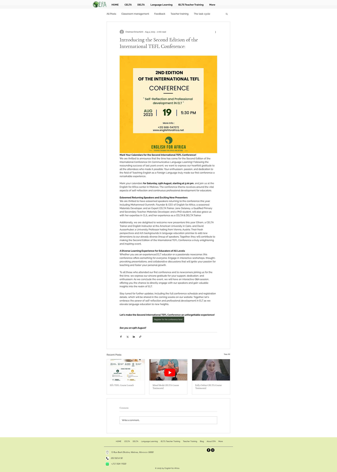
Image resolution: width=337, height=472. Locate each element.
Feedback (159, 13)
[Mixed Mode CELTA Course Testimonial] (168, 370)
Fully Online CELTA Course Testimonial (208, 386)
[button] (227, 14)
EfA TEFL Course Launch (122, 385)
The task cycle (202, 13)
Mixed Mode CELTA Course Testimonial (166, 386)
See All (227, 354)
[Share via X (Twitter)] (127, 336)
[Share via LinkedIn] (134, 336)
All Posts (111, 13)
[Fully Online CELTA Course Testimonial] (211, 370)
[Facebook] (208, 450)
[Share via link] (140, 336)
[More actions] (215, 31)
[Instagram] (212, 450)
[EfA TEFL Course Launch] (126, 370)
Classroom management (135, 13)
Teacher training (180, 13)
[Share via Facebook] (121, 336)
